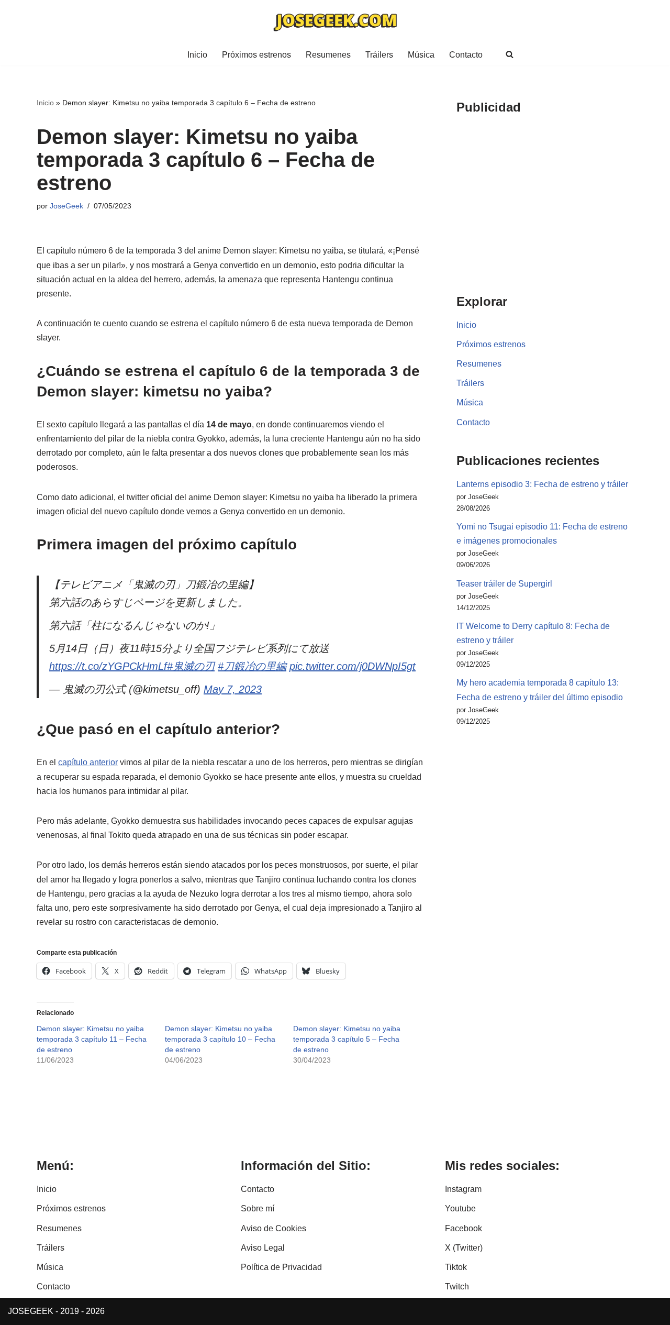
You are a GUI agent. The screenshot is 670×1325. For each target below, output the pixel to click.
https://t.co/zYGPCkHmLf (108, 666)
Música (421, 54)
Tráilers (379, 54)
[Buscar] (509, 54)
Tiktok (456, 1267)
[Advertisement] (544, 197)
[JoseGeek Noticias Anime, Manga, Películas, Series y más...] (335, 21)
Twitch (457, 1286)
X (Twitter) (464, 1247)
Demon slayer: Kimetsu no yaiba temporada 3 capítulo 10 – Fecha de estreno (220, 1039)
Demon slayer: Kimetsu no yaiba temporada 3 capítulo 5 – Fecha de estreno (346, 1039)
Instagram (463, 1189)
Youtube (460, 1208)
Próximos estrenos (256, 54)
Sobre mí (257, 1208)
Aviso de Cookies (273, 1228)
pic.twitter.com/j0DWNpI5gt (352, 666)
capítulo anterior (88, 762)
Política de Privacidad (281, 1267)
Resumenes (328, 54)
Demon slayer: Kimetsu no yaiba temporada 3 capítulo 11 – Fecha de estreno (92, 1039)
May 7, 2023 (233, 689)
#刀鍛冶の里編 (252, 666)
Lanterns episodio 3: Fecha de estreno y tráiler (542, 484)
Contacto (466, 54)
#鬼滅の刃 (191, 666)
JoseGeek (66, 206)
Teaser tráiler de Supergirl (504, 583)
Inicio (197, 54)
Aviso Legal (263, 1247)
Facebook (463, 1228)
